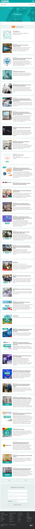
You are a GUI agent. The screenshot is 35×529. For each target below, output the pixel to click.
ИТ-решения (11, 516)
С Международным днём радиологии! (19, 71)
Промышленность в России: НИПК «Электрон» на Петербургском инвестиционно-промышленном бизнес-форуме (22, 204)
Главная (15, 19)
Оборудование (11, 514)
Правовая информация (12, 524)
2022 (26, 480)
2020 (9, 480)
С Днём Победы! (15, 262)
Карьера (2, 520)
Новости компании (3, 8)
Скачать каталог (11, 521)
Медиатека (19, 519)
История (2, 516)
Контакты (19, 521)
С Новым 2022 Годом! (16, 31)
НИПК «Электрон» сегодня (4, 514)
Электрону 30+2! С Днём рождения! (18, 429)
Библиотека (10, 519)
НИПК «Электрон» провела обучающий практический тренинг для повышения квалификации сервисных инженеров (21, 385)
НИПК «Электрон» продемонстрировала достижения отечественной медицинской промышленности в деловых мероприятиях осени (22, 100)
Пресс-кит (19, 516)
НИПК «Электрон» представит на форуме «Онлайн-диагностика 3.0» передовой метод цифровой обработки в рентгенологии (22, 343)
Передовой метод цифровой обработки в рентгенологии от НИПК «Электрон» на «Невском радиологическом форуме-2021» (22, 330)
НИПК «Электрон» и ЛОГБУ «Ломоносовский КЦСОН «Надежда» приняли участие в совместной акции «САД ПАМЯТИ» (22, 247)
